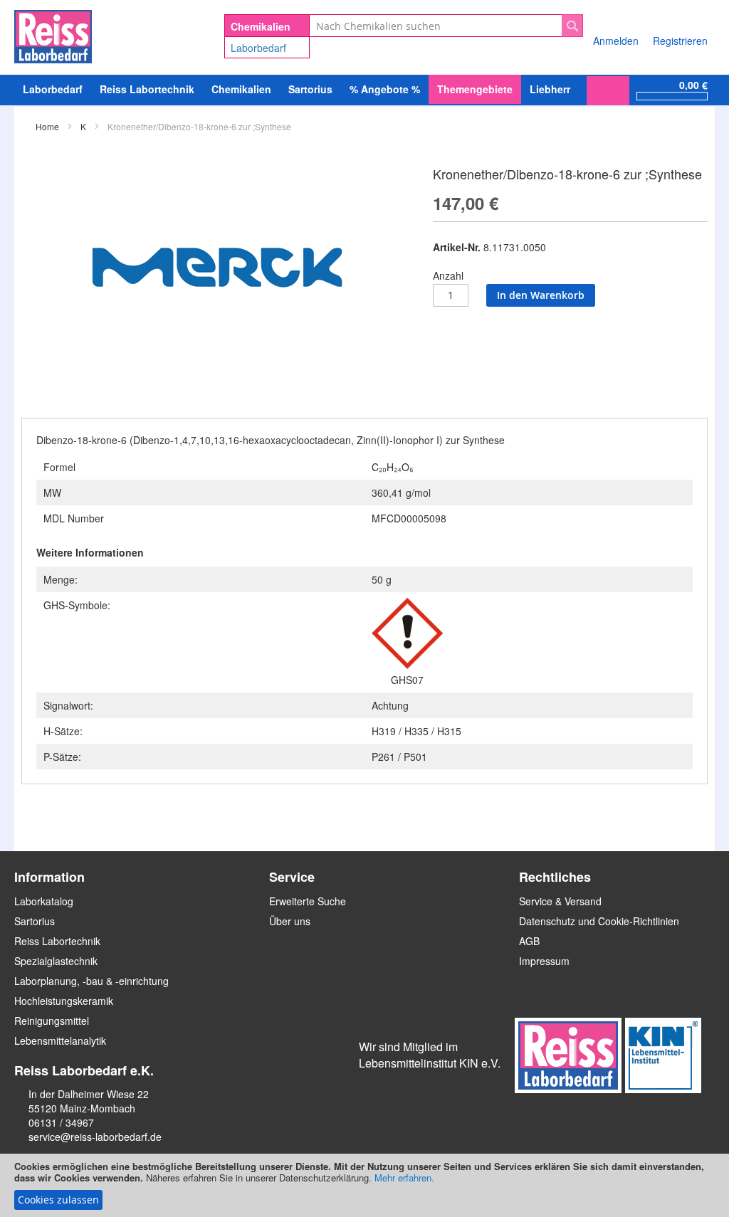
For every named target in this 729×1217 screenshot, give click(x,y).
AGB (529, 941)
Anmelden (616, 40)
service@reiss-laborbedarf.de (95, 1136)
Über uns (289, 921)
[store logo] (53, 34)
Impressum (544, 961)
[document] (364, 1185)
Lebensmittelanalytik (60, 1040)
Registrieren (680, 40)
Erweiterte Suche (307, 901)
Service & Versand (560, 901)
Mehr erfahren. (404, 1177)
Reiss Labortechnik (57, 941)
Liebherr (550, 89)
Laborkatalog (43, 901)
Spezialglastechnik (56, 961)
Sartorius (34, 921)
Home (47, 126)
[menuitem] (52, 89)
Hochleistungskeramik (63, 1001)
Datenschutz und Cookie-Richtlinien (599, 921)
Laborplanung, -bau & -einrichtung (91, 981)
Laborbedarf (258, 48)
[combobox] (446, 25)
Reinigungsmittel (51, 1020)
